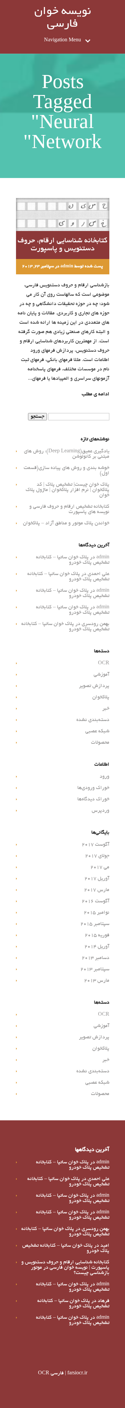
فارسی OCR (51, 1373)
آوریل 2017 (96, 878)
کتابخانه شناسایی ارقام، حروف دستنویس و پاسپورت (62, 245)
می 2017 (99, 867)
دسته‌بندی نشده (92, 720)
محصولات (100, 742)
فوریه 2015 (97, 935)
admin (66, 266)
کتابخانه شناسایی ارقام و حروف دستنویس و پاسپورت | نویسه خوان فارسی (65, 1265)
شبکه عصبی (97, 731)
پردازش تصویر (94, 686)
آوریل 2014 (96, 946)
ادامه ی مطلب (95, 394)
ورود (104, 776)
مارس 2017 (96, 890)
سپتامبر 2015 (94, 924)
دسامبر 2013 (95, 958)
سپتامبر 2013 (94, 969)
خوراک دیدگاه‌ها (93, 799)
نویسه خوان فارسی (62, 18)
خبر (105, 708)
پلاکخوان (100, 697)
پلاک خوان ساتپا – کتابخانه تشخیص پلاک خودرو (72, 560)
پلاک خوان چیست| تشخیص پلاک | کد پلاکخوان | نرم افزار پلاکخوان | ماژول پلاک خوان (67, 490)
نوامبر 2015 (96, 912)
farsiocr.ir (77, 1373)
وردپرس (100, 810)
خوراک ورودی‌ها (93, 788)
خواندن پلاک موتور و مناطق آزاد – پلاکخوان (66, 523)
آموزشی (101, 674)
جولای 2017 (97, 856)
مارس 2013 (96, 980)
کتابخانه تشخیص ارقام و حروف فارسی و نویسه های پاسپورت (69, 509)
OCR (103, 663)
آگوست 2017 (95, 844)
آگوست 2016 (95, 901)
